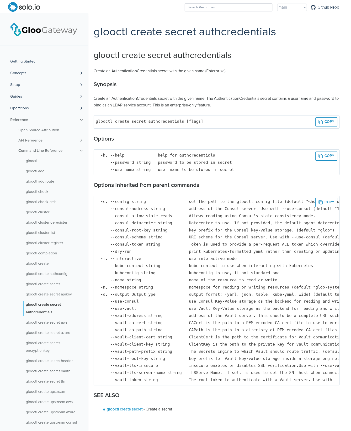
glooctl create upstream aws (49, 401)
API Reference (30, 140)
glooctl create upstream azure (50, 412)
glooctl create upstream (45, 391)
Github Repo (328, 7)
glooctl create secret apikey (49, 294)
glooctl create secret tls (45, 381)
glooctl (31, 160)
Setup (15, 84)
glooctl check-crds (41, 202)
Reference (19, 120)
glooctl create (37, 263)
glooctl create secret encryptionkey (43, 347)
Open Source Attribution (38, 130)
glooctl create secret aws (46, 322)
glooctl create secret (43, 284)
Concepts (18, 73)
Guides (16, 96)
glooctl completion (41, 253)
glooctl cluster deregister (46, 222)
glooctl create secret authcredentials (43, 308)
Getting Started (23, 61)
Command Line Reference (40, 150)
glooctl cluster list (40, 232)
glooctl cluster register (44, 243)
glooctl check (37, 191)
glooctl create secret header (49, 360)
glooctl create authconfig (46, 273)
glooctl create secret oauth (48, 371)
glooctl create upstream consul (51, 422)
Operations (19, 108)
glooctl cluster (37, 212)
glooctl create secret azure (48, 332)
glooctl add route (40, 181)
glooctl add (35, 171)
